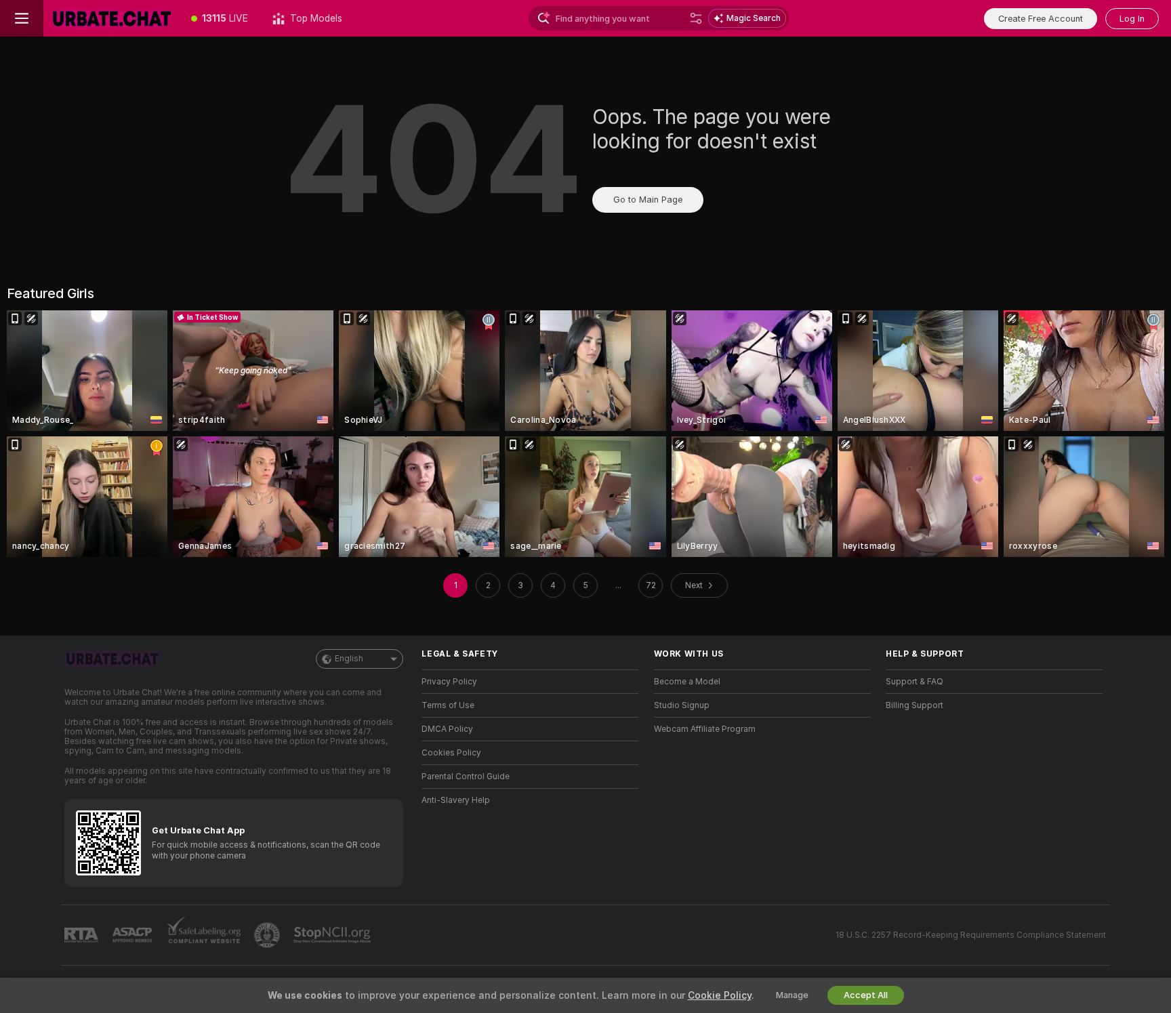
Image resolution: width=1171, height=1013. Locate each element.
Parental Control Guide (466, 776)
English (349, 658)
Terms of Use (448, 705)
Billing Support (914, 705)
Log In (1132, 19)
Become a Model (687, 681)
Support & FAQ (914, 681)
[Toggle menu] (21, 18)
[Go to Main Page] (111, 18)
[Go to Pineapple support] (268, 935)
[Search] (695, 18)
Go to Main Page (647, 199)
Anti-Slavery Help (456, 800)
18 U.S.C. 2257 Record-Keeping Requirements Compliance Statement (971, 935)
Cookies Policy (451, 753)
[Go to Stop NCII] (333, 935)
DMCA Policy (447, 729)
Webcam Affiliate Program (705, 729)
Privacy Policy (449, 681)
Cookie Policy (720, 995)
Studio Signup (682, 705)
